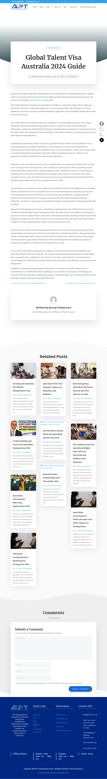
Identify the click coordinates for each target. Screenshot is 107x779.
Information (53, 48)
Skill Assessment (61, 723)
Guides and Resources (63, 730)
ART (65, 7)
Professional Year (62, 719)
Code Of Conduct (44, 773)
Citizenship (37, 729)
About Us (57, 7)
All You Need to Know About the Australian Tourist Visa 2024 (53, 434)
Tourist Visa (60, 726)
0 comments (72, 77)
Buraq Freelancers (41, 77)
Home (35, 7)
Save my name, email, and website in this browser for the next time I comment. (50, 683)
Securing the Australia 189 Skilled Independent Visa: (23, 387)
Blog (41, 7)
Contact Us (73, 7)
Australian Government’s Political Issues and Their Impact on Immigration (82, 519)
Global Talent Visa (37, 100)
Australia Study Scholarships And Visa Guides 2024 (51, 477)
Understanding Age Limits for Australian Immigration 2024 (23, 444)
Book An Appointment (88, 7)
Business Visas (36, 725)
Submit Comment (80, 689)
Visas (47, 7)
